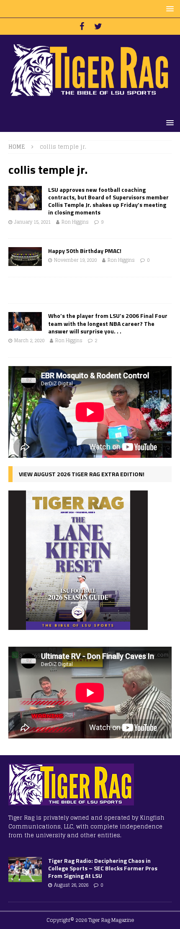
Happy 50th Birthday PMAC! (84, 250)
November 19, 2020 (75, 260)
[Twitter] (98, 26)
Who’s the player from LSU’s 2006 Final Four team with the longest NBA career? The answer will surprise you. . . (107, 323)
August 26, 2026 (71, 885)
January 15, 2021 (32, 222)
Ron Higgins (75, 222)
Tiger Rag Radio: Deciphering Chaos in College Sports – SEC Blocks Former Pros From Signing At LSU (102, 868)
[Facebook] (82, 26)
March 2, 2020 (29, 340)
